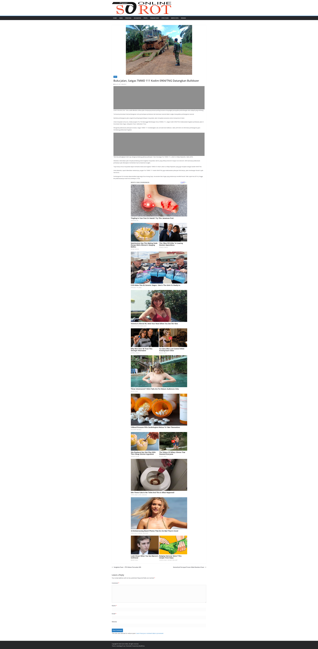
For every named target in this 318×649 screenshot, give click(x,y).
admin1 (124, 84)
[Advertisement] (159, 97)
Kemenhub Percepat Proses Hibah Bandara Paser (188, 567)
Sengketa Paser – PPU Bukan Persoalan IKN (127, 567)
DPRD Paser (165, 18)
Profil (146, 18)
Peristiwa (128, 18)
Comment (115, 583)
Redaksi (183, 18)
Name (114, 606)
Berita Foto (174, 18)
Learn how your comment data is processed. (149, 633)
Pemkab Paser (154, 18)
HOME (115, 18)
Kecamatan (137, 18)
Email (114, 614)
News (121, 18)
